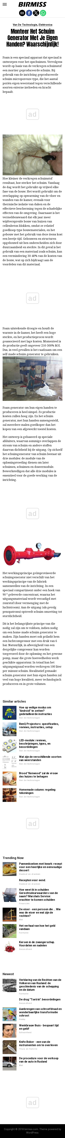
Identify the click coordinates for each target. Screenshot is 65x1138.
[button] (5, 4)
